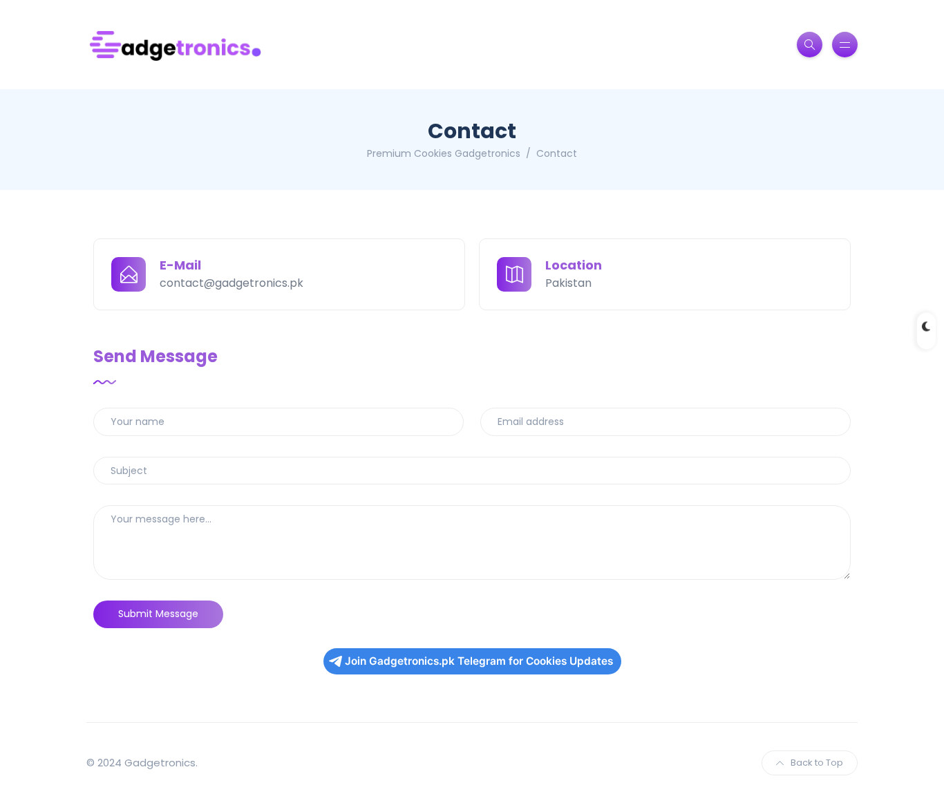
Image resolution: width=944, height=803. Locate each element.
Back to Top (817, 762)
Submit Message (158, 614)
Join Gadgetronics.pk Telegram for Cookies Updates (479, 661)
